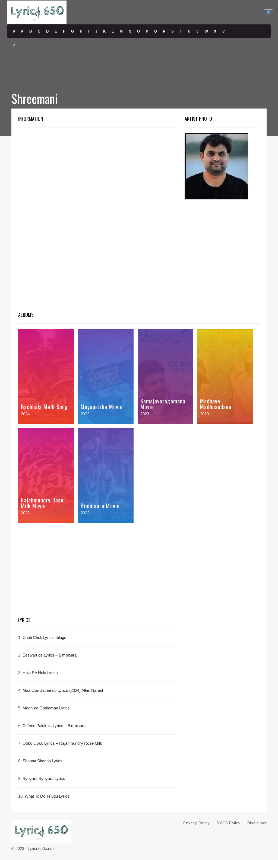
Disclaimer (257, 823)
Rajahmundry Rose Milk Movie (42, 503)
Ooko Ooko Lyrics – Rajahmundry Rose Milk (62, 743)
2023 (85, 414)
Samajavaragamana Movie (162, 404)
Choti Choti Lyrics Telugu (44, 637)
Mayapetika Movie (102, 406)
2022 (25, 513)
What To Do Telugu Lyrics (47, 796)
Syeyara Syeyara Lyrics (44, 778)
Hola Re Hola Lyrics (40, 672)
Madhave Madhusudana (216, 404)
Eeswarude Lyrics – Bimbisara (50, 655)
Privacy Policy (196, 823)
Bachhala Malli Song (44, 406)
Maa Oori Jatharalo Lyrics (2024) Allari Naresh (63, 690)
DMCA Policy (229, 823)
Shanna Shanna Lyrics (42, 761)
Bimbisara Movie (100, 505)
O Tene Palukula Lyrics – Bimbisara (54, 725)
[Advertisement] (97, 173)
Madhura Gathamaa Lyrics (46, 708)
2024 (25, 414)
